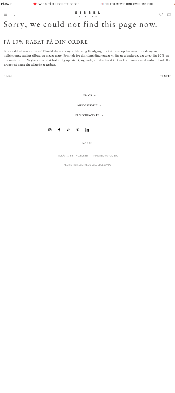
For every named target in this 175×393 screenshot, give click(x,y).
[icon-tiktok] (68, 129)
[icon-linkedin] (87, 129)
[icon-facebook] (59, 129)
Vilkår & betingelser (72, 155)
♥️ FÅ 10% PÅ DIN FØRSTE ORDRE (55, 3)
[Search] (13, 14)
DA (84, 142)
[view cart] (169, 14)
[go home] (87, 14)
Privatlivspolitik (105, 155)
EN (90, 142)
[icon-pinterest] (78, 129)
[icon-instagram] (50, 129)
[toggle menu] (5, 14)
